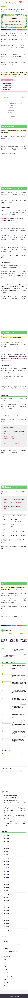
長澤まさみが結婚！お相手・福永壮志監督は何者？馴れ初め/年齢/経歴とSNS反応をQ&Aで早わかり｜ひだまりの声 (14, 817)
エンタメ (6, 963)
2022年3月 (6, 920)
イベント (6, 959)
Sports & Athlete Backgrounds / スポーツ (13, 952)
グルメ (5, 966)
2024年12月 (6, 851)
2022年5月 (6, 913)
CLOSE (23, 97)
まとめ (7, 119)
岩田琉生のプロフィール (11, 116)
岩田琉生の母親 (10, 107)
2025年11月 (6, 845)
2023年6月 (6, 871)
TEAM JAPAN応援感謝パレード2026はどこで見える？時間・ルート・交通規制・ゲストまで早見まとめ (14, 823)
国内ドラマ (6, 982)
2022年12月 (6, 890)
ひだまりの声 (14, 2)
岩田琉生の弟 (9, 113)
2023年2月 (6, 884)
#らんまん (7, 502)
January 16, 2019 (15, 443)
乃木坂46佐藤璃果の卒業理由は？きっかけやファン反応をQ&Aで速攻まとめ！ (14, 796)
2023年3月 (6, 881)
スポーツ (6, 969)
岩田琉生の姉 (9, 112)
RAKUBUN (6, 948)
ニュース (6, 972)
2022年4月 (6, 917)
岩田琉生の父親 (10, 105)
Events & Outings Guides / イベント (13, 944)
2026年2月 (6, 841)
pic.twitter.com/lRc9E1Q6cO (16, 502)
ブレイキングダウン (8, 976)
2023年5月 (6, 874)
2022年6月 (6, 910)
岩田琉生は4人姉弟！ (10, 110)
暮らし (5, 985)
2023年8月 (6, 867)
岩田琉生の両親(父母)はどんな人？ (13, 103)
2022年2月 (6, 923)
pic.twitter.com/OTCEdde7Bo (10, 438)
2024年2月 (6, 864)
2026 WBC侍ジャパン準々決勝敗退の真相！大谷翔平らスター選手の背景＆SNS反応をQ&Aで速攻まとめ (15, 802)
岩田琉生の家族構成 (10, 101)
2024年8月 (6, 861)
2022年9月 (6, 900)
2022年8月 (6, 903)
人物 (5, 979)
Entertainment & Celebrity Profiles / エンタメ (13, 940)
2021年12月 (6, 930)
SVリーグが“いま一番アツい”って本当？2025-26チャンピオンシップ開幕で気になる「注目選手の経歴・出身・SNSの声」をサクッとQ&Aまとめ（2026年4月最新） (15, 810)
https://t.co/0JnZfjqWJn (15, 500)
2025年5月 (6, 848)
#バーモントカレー (10, 436)
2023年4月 (6, 877)
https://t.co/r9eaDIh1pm (16, 434)
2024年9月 (6, 858)
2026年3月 (6, 838)
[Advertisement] (14, 171)
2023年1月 (6, 887)
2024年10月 (6, 854)
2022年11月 (6, 894)
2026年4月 (6, 835)
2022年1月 (6, 926)
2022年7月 (6, 907)
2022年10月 (6, 897)
